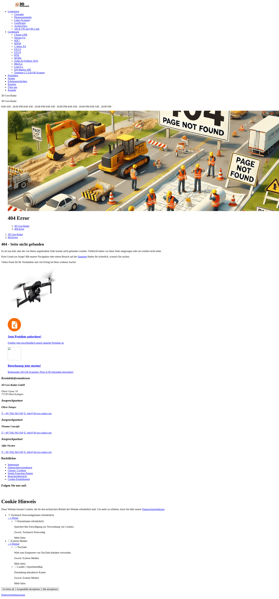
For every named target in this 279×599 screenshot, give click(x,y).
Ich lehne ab (8, 589)
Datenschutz (7, 594)
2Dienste (13, 544)
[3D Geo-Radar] (22, 6)
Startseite (82, 256)
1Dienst (13, 518)
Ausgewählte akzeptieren (28, 589)
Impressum (19, 594)
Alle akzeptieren (50, 589)
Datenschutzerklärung (153, 509)
